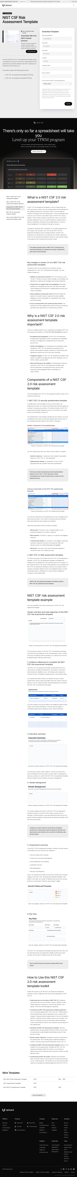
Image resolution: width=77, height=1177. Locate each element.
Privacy (73, 1172)
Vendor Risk (20, 1122)
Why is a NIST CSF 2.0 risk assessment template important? (15, 202)
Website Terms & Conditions (26, 1172)
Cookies (66, 1172)
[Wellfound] (71, 1169)
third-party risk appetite (53, 545)
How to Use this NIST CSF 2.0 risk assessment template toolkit (15, 218)
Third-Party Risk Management (53, 332)
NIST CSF (40, 228)
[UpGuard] (7, 5)
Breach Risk (32, 1122)
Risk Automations (21, 1130)
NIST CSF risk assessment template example (13, 213)
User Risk (19, 1126)
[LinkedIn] (63, 1169)
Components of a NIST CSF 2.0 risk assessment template (14, 207)
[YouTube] (74, 1169)
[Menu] (73, 5)
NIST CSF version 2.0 (59, 294)
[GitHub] (68, 1169)
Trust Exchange (33, 1126)
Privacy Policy (50, 97)
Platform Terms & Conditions (43, 1172)
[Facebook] (66, 1169)
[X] (61, 1169)
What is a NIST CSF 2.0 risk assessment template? (13, 197)
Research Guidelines (57, 1172)
